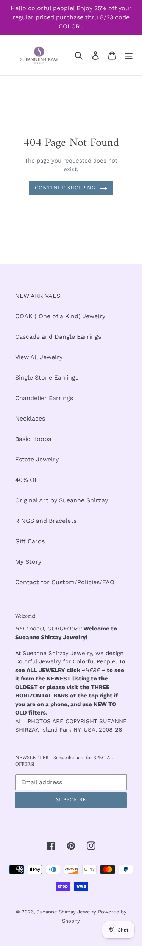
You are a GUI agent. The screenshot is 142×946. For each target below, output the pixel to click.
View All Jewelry (38, 357)
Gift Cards (30, 541)
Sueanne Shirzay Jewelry (66, 912)
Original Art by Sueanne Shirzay (61, 500)
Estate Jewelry (37, 459)
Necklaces (30, 418)
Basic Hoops (33, 439)
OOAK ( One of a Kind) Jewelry (60, 316)
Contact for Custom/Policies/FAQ (64, 582)
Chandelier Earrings (44, 398)
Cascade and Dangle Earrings (58, 336)
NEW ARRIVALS (37, 295)
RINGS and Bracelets (45, 520)
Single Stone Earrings (46, 377)
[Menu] (128, 55)
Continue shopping (65, 188)
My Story (28, 561)
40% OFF (28, 479)
